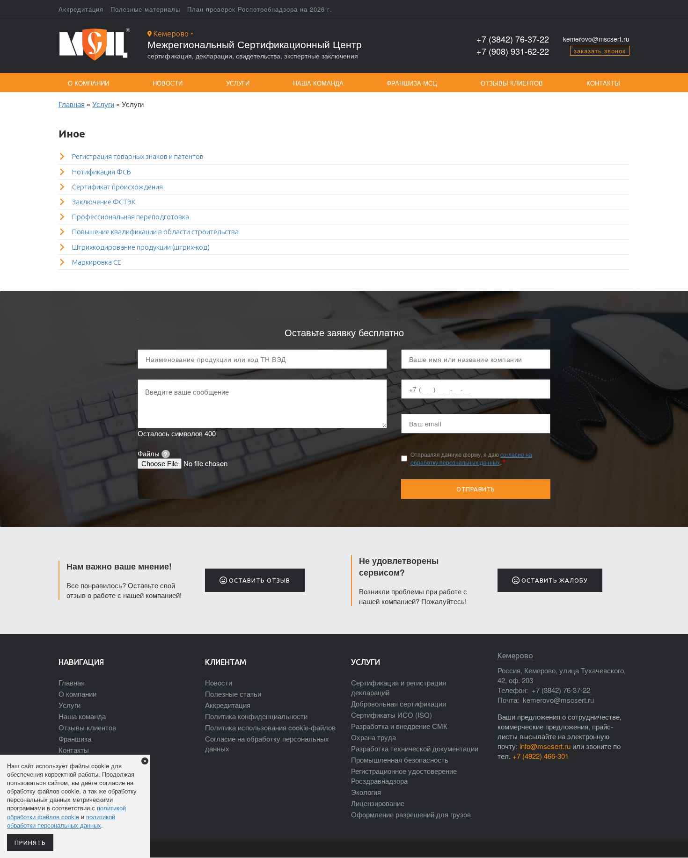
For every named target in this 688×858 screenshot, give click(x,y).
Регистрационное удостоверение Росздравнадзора (404, 776)
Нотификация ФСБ (101, 172)
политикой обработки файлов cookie (66, 812)
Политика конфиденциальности (256, 716)
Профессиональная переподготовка (130, 217)
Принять (30, 842)
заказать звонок (600, 50)
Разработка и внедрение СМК (399, 726)
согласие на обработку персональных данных (471, 458)
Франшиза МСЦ (412, 83)
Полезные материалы (145, 9)
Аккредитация (81, 9)
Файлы (152, 453)
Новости (168, 83)
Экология (366, 792)
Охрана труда (373, 737)
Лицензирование (377, 803)
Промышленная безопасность (399, 759)
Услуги (237, 83)
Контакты (603, 83)
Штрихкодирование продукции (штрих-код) (141, 247)
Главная (72, 104)
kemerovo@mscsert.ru (596, 38)
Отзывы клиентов (512, 83)
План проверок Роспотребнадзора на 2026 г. (259, 9)
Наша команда (318, 83)
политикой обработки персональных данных (61, 820)
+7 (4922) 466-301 (540, 756)
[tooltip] (165, 454)
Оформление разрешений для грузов (411, 814)
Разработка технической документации (414, 748)
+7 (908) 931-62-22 (512, 51)
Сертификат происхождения (117, 187)
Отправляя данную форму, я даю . (471, 458)
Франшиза (75, 738)
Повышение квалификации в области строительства (155, 232)
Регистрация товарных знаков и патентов (138, 156)
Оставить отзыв (258, 580)
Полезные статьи (233, 694)
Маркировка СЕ (96, 262)
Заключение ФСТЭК (104, 202)
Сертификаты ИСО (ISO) (391, 715)
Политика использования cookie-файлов (270, 727)
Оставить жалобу (554, 580)
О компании (88, 83)
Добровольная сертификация (398, 703)
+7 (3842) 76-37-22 (512, 39)
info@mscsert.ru (545, 746)
